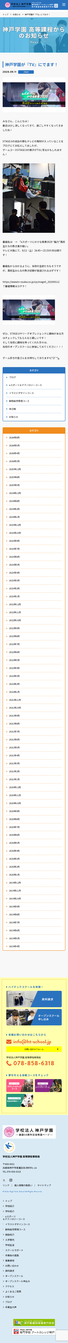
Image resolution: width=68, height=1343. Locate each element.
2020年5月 (14, 842)
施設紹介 (9, 1234)
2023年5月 (14, 564)
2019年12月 (15, 882)
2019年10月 (15, 898)
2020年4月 (14, 850)
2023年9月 (14, 540)
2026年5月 (14, 445)
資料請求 (9, 1270)
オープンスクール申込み (17, 1281)
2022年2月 (14, 684)
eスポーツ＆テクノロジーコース (25, 385)
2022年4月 (14, 668)
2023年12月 (15, 524)
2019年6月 (14, 930)
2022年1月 (14, 691)
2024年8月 (14, 501)
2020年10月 (15, 803)
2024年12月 (15, 493)
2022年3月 (14, 676)
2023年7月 (14, 548)
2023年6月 (14, 556)
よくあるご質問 (13, 1291)
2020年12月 (15, 787)
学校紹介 (9, 1206)
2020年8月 (14, 819)
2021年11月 (15, 699)
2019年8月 (14, 914)
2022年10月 (15, 620)
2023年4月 (14, 572)
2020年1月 (14, 874)
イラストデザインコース (21, 393)
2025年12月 (15, 469)
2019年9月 (14, 906)
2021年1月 (14, 779)
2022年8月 (14, 636)
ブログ (26, 72)
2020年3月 (14, 858)
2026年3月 (14, 461)
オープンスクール (14, 1276)
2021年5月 (14, 747)
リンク (6, 1185)
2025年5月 (14, 485)
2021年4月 (14, 755)
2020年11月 (15, 795)
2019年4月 (14, 946)
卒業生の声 (11, 1307)
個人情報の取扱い (23, 1185)
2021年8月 (14, 723)
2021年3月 (14, 763)
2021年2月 (14, 771)
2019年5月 (14, 938)
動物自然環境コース (19, 401)
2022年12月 (15, 604)
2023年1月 (14, 596)
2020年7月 (14, 827)
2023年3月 (14, 580)
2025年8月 (14, 477)
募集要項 (9, 1260)
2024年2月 (14, 509)
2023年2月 (14, 588)
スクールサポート (14, 1250)
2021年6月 (14, 739)
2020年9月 (14, 811)
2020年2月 (14, 866)
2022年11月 (15, 612)
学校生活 (9, 1245)
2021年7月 (14, 731)
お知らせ (16, 14)
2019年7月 (14, 922)
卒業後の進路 (12, 1255)
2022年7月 (14, 644)
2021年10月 (15, 707)
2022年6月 (14, 652)
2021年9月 (14, 715)
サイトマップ (44, 1185)
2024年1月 (14, 517)
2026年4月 (14, 453)
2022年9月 (14, 628)
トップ (5, 14)
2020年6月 (14, 834)
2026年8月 (14, 437)
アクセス (9, 1286)
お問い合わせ (12, 1265)
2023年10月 (15, 532)
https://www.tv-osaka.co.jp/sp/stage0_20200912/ (31, 281)
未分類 (12, 409)
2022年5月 (14, 660)
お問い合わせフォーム (34, 1049)
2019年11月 (15, 890)
